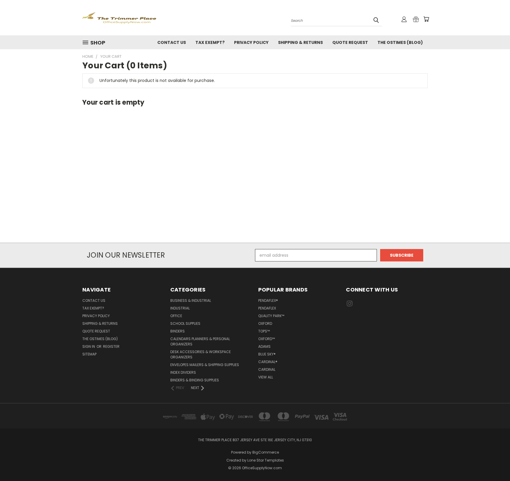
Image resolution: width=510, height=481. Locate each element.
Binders (177, 331)
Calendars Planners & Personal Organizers (200, 341)
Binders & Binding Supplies (194, 380)
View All (265, 377)
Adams (264, 346)
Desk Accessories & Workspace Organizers (200, 354)
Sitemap (89, 354)
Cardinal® (267, 361)
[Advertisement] (255, 176)
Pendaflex (267, 308)
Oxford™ (266, 338)
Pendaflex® (268, 300)
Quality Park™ (271, 315)
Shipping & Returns (300, 42)
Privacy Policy (251, 42)
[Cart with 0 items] (426, 19)
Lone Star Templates (265, 460)
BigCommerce (265, 452)
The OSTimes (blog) (400, 42)
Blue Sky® (267, 354)
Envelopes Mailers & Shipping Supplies (204, 364)
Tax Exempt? (210, 42)
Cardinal (266, 369)
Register (111, 346)
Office (176, 315)
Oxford (265, 323)
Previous (494, 462)
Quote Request (350, 42)
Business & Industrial (190, 300)
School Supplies (185, 323)
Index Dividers (183, 372)
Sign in (89, 346)
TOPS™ (264, 331)
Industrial (180, 308)
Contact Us (171, 42)
